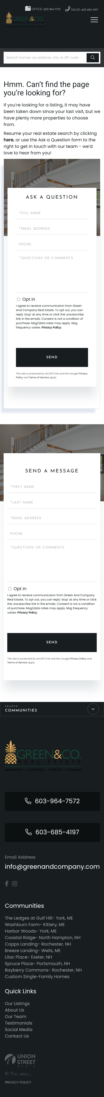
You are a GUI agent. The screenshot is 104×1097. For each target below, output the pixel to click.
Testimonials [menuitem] (18, 1023)
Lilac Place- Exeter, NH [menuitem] (28, 957)
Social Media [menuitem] (18, 1030)
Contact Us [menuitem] (17, 1036)
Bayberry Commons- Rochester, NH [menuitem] (43, 970)
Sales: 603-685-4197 (84, 9)
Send (52, 357)
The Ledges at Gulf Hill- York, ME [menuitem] (39, 918)
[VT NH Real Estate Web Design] (52, 1060)
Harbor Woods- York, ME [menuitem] (31, 931)
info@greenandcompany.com (52, 866)
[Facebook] (6, 884)
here (9, 140)
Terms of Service (39, 377)
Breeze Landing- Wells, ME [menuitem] (33, 951)
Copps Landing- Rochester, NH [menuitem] (38, 944)
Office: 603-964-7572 (45, 9)
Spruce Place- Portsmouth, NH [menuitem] (37, 964)
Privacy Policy (51, 328)
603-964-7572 (57, 801)
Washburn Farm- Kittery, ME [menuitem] (35, 925)
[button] (93, 57)
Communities (21, 710)
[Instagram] (14, 884)
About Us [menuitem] (14, 1010)
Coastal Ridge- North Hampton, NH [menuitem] (43, 938)
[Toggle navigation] (94, 19)
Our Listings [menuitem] (17, 1004)
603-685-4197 (57, 832)
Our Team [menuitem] (15, 1017)
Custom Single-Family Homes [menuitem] (37, 977)
